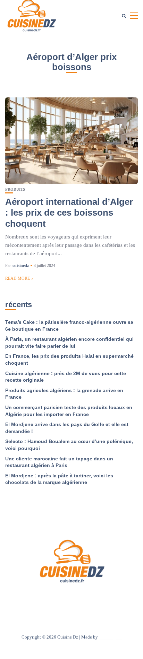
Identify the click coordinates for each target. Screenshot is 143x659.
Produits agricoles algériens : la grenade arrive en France (64, 394)
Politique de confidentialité (104, 597)
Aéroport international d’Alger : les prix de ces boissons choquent (69, 212)
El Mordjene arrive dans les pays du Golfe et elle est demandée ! (66, 428)
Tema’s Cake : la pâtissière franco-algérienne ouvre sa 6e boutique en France (69, 325)
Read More (17, 278)
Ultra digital (110, 637)
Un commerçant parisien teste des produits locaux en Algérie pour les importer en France (68, 411)
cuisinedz (20, 265)
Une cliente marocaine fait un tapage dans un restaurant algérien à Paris (59, 462)
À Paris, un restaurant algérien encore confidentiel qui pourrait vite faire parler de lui (69, 342)
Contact (62, 597)
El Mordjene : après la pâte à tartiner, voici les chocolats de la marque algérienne (59, 479)
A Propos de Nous (30, 597)
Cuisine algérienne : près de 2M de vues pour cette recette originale (65, 377)
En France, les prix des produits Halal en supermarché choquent (69, 359)
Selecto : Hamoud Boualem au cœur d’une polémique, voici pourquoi (69, 445)
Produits (15, 189)
